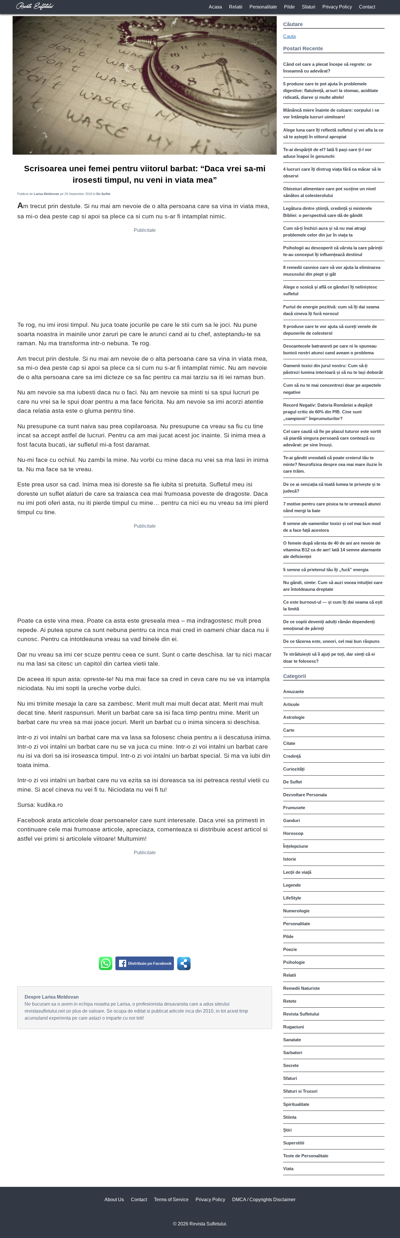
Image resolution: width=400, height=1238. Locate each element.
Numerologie (296, 910)
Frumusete (294, 807)
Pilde (289, 6)
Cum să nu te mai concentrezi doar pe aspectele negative (332, 388)
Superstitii (293, 1142)
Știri (287, 1130)
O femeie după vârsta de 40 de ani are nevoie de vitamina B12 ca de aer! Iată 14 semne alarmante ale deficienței (332, 550)
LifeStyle (292, 897)
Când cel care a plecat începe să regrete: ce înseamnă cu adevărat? (327, 67)
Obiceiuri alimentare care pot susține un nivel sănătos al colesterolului (329, 192)
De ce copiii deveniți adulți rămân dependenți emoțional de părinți (329, 625)
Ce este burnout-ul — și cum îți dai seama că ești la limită (332, 605)
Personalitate (263, 6)
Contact (367, 6)
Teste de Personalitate (305, 1155)
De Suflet (292, 781)
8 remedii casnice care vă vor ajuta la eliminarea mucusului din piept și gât (331, 271)
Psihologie (294, 962)
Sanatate (292, 1039)
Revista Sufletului (301, 1013)
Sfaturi (308, 6)
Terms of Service (171, 1199)
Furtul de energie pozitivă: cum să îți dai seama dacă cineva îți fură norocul (331, 310)
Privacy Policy (337, 6)
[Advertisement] (144, 276)
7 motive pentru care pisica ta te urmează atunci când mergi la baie (332, 507)
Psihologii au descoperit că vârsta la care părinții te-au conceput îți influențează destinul (332, 251)
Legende (292, 885)
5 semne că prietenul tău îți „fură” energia (325, 569)
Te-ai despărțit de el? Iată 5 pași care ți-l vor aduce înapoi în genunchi (327, 153)
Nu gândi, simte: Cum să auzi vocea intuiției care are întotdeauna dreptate (332, 586)
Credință (292, 756)
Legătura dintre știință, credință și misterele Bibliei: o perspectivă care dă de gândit (327, 211)
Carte (288, 730)
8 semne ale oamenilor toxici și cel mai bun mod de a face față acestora (332, 527)
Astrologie (294, 717)
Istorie (289, 859)
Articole (291, 704)
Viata (288, 1168)
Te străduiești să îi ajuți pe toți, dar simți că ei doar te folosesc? (329, 657)
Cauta (289, 36)
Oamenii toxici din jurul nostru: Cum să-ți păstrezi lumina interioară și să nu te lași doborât (333, 369)
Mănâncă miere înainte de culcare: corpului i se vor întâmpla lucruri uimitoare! (331, 113)
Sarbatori (292, 1052)
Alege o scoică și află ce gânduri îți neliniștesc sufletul (330, 290)
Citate (289, 743)
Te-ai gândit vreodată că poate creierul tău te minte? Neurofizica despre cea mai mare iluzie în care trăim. (332, 464)
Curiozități (294, 768)
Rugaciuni (293, 1026)
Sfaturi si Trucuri (300, 1091)
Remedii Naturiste (301, 988)
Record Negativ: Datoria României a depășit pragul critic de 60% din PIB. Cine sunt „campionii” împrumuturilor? (327, 412)
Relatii (235, 6)
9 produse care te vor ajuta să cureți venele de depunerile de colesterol (330, 330)
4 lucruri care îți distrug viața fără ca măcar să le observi (332, 172)
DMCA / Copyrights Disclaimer (263, 1199)
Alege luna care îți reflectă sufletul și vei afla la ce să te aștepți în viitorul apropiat (333, 133)
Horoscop (293, 833)
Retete (289, 1001)
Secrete (291, 1065)
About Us (114, 1199)
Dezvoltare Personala (305, 794)
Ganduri (291, 820)
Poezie (290, 949)
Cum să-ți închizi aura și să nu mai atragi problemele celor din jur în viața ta (324, 231)
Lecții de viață (297, 872)
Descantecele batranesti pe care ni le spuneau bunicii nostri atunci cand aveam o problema (330, 349)
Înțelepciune (295, 846)
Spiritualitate (296, 1104)
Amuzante (293, 691)
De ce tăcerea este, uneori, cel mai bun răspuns (331, 641)
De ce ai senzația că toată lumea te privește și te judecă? (331, 487)
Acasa (215, 6)
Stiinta (289, 1117)
